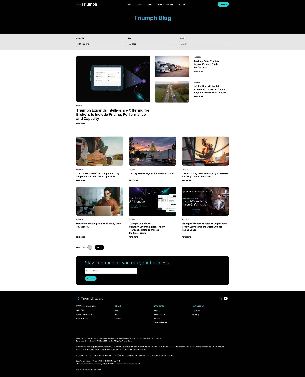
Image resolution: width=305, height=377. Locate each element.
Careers (118, 319)
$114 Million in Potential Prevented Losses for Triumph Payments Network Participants (211, 89)
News (117, 310)
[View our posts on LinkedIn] (220, 298)
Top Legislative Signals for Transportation (151, 173)
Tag (129, 38)
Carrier (139, 4)
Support (157, 310)
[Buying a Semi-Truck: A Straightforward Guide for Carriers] (172, 66)
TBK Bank (196, 310)
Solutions (170, 4)
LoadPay (195, 314)
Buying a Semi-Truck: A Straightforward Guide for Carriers (206, 64)
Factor (159, 4)
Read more (80, 123)
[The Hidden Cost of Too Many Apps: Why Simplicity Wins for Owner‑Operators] (99, 151)
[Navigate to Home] (86, 4)
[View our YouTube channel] (226, 298)
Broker (128, 4)
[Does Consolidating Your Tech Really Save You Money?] (99, 201)
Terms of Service (160, 323)
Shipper (149, 4)
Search (183, 38)
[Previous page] (89, 247)
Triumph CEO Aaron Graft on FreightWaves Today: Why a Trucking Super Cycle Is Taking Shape (204, 226)
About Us (182, 4)
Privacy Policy (159, 314)
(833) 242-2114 (82, 318)
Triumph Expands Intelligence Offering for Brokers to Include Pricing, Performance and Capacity (113, 114)
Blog (117, 314)
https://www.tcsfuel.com (122, 355)
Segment (80, 38)
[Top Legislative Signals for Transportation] (152, 151)
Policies (157, 319)
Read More (80, 180)
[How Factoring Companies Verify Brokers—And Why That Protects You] (205, 151)
